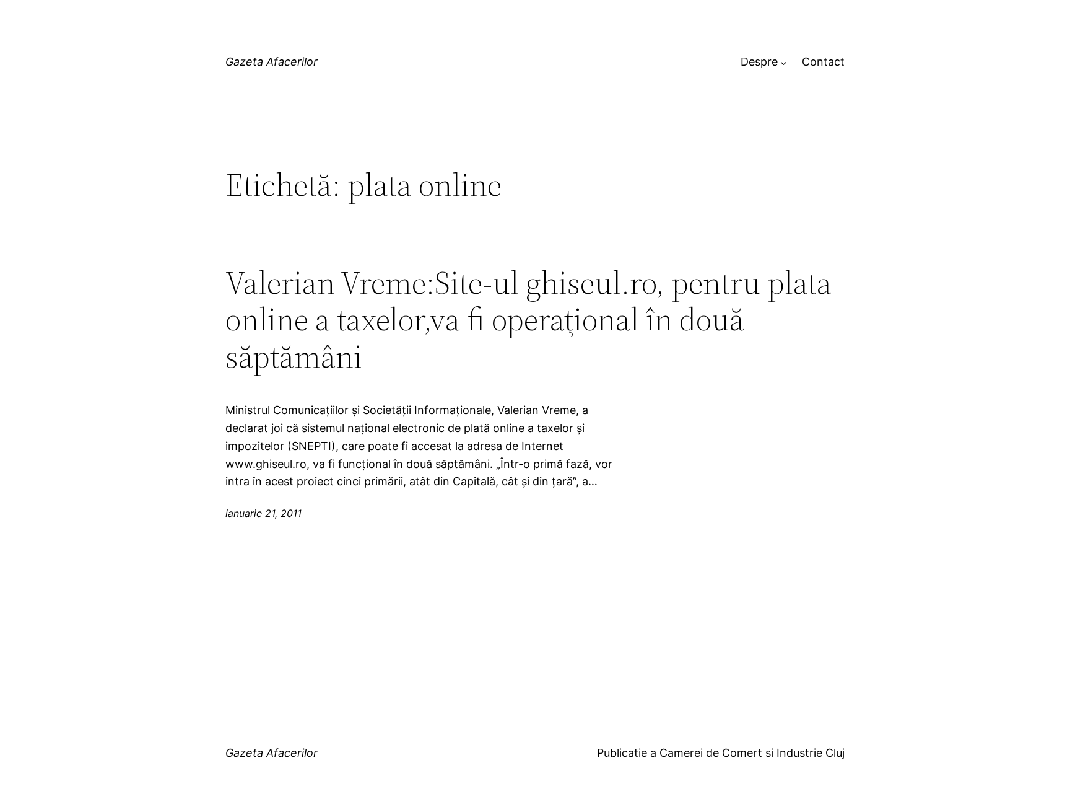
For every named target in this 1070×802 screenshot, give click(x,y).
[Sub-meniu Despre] (783, 62)
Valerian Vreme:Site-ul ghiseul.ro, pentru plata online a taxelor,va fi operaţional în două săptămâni (528, 319)
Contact (823, 61)
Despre (759, 61)
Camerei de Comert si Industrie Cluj (752, 752)
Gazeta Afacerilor (271, 61)
